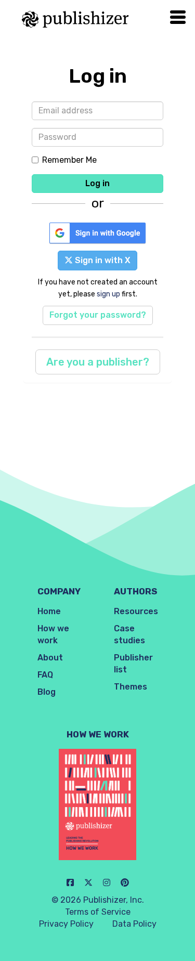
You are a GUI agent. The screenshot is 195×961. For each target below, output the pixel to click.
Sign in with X (102, 260)
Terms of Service (98, 912)
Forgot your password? (97, 315)
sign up (108, 294)
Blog (46, 692)
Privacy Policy (66, 924)
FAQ (45, 675)
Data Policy (134, 924)
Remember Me (69, 160)
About (50, 658)
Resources (136, 611)
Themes (130, 687)
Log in (97, 183)
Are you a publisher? (97, 362)
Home (49, 611)
